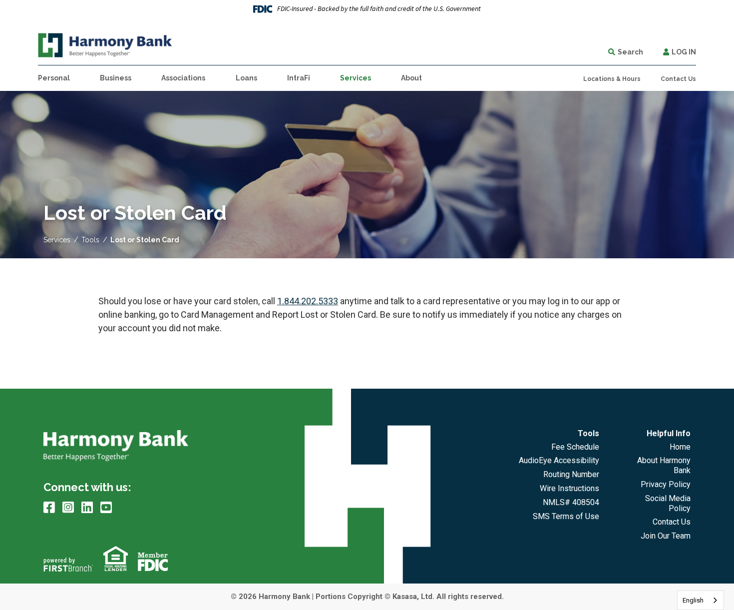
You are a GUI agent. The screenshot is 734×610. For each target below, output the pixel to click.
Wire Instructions (569, 488)
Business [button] (115, 78)
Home (680, 447)
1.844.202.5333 (307, 301)
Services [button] (355, 78)
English (693, 600)
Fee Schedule (575, 447)
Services (56, 240)
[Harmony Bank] (105, 44)
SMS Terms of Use (566, 516)
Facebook (49, 507)
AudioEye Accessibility (559, 460)
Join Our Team (666, 536)
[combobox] (700, 600)
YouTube (106, 507)
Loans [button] (246, 78)
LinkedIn (87, 507)
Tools (90, 240)
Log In (684, 52)
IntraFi (298, 78)
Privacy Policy (666, 484)
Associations (183, 78)
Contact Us (678, 78)
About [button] (411, 78)
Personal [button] (54, 78)
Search (630, 52)
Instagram (68, 507)
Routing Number (571, 474)
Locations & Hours (612, 78)
